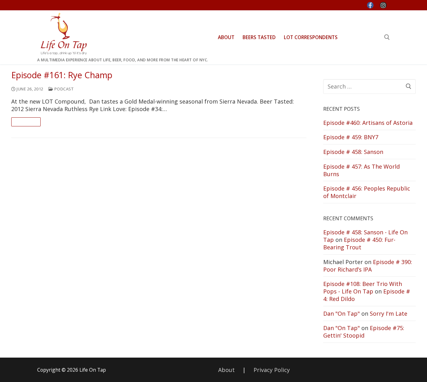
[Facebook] (370, 5)
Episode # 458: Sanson (353, 151)
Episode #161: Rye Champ (62, 75)
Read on (26, 122)
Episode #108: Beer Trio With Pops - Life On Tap (362, 287)
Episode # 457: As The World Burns (361, 170)
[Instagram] (383, 5)
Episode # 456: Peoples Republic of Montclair (366, 192)
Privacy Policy (272, 370)
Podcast (63, 89)
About (226, 370)
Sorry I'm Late (388, 313)
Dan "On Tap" (341, 313)
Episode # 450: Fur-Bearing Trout (359, 243)
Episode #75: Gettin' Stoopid (363, 331)
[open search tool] (387, 37)
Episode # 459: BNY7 (350, 137)
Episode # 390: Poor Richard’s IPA (367, 265)
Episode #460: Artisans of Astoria (368, 122)
